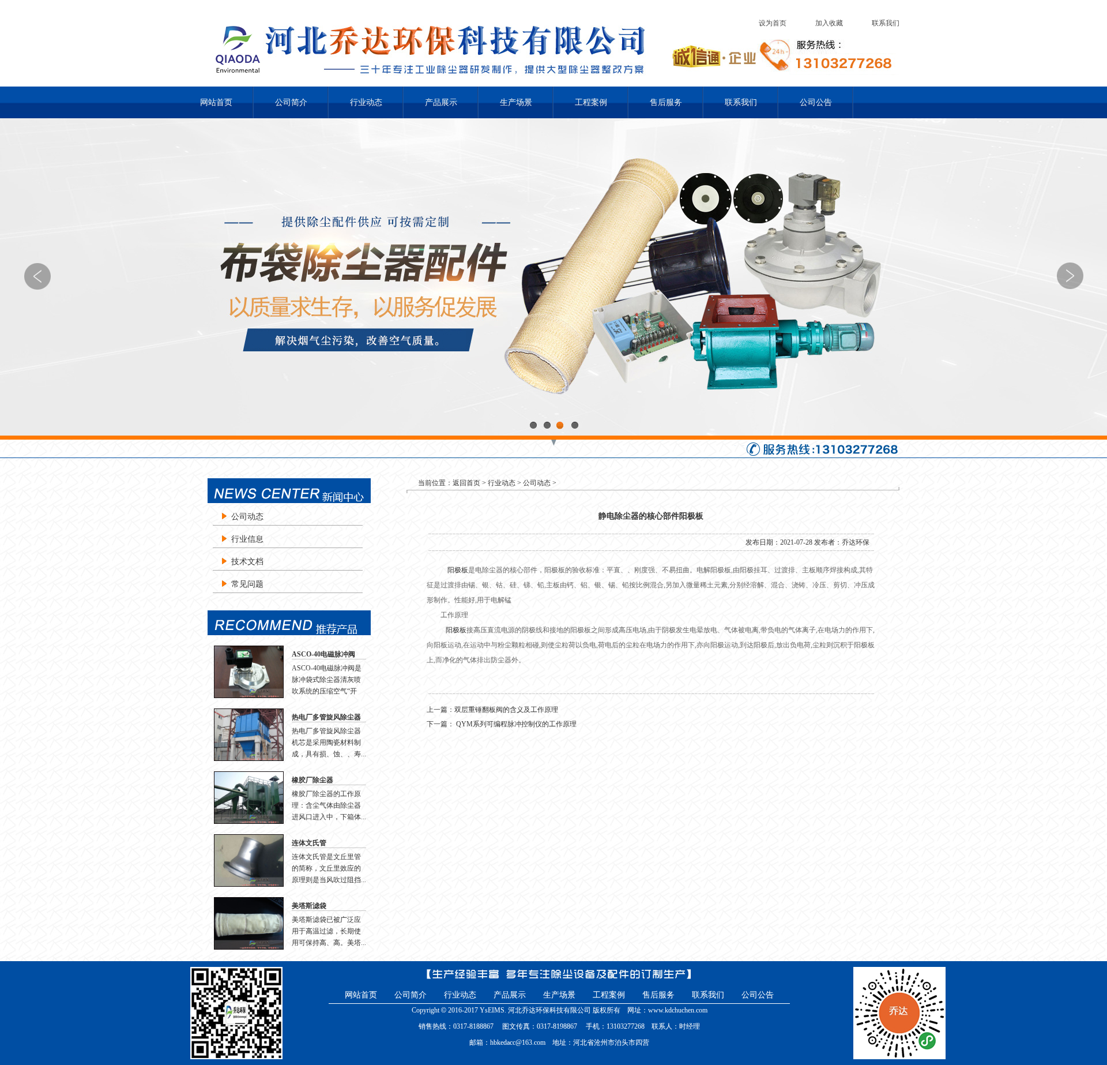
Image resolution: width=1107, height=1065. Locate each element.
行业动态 (366, 102)
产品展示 (441, 102)
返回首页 (466, 483)
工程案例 (591, 102)
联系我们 (885, 23)
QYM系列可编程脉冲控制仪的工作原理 (515, 724)
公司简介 (291, 102)
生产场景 (516, 102)
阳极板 (457, 570)
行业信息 (247, 539)
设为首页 (772, 23)
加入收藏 (829, 23)
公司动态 (247, 516)
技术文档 (247, 561)
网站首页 (216, 102)
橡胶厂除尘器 (312, 780)
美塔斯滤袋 (309, 906)
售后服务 (666, 102)
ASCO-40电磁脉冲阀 (323, 654)
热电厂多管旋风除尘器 (326, 717)
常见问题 (247, 584)
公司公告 (816, 102)
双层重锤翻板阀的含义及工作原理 (506, 710)
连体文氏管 (309, 843)
